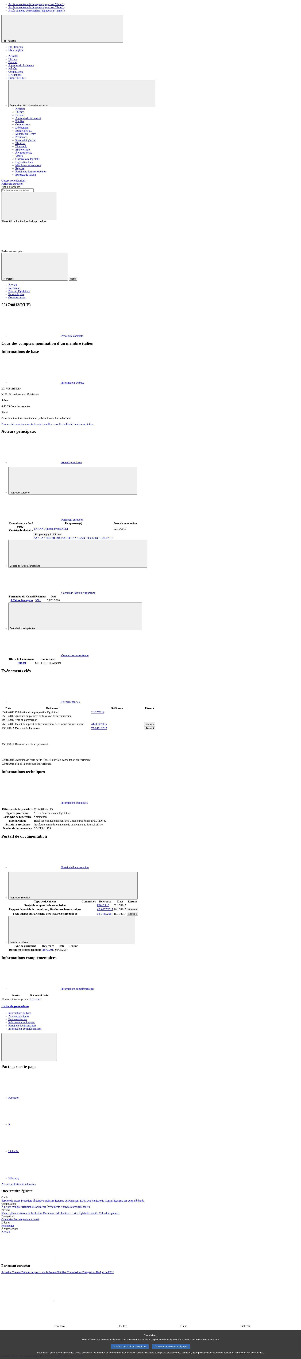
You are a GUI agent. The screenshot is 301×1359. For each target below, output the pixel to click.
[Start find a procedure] (28, 206)
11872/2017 (97, 712)
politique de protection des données (172, 1352)
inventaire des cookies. (252, 1352)
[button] (54, 1258)
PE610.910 (103, 905)
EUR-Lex (35, 999)
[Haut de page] (28, 1047)
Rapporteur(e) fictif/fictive (48, 534)
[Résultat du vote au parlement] (117, 756)
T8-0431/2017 (99, 728)
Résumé (149, 724)
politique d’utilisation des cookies (214, 1352)
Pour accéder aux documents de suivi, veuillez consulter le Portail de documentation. (47, 424)
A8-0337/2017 (99, 724)
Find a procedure (10, 186)
